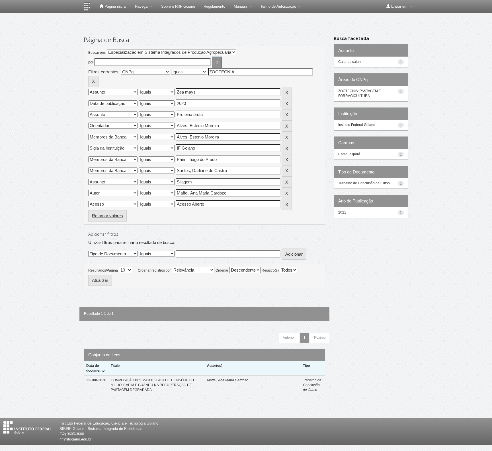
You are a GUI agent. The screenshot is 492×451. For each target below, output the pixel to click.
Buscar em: (97, 53)
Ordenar (222, 270)
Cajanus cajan (349, 62)
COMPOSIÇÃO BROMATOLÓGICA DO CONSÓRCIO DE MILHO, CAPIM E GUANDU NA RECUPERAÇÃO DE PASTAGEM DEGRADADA (154, 385)
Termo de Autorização (278, 6)
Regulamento (214, 6)
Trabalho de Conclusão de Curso (312, 385)
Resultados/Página (103, 270)
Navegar (142, 6)
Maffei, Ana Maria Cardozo (227, 380)
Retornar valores (107, 215)
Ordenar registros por (154, 270)
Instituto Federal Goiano (356, 125)
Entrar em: (400, 6)
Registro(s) (270, 270)
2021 (342, 212)
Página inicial (114, 6)
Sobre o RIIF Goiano (178, 6)
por (90, 62)
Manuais (241, 6)
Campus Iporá (349, 154)
